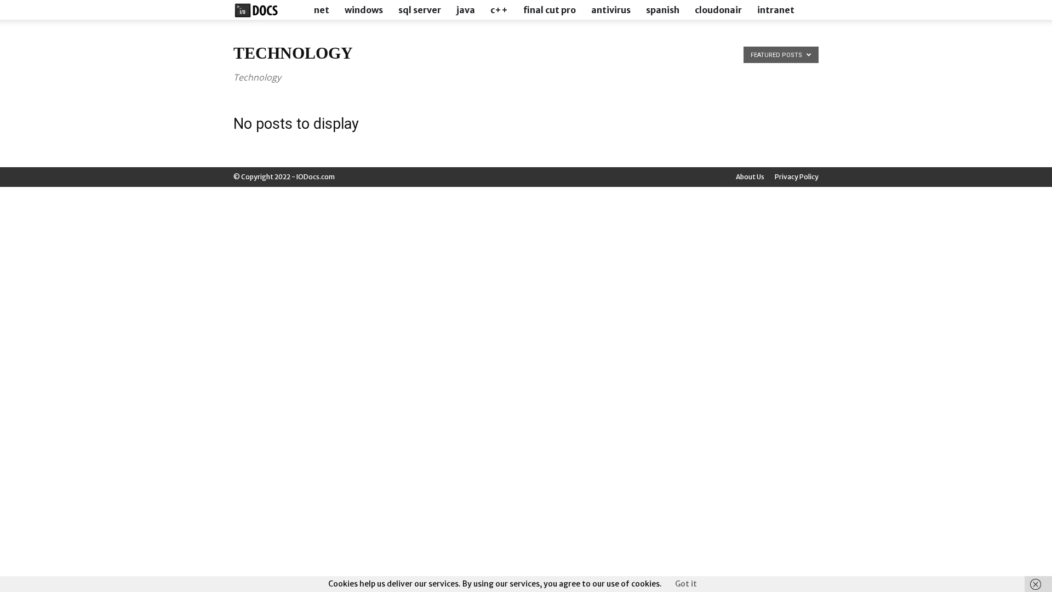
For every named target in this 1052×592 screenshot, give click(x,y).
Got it (686, 584)
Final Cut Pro (549, 9)
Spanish (662, 9)
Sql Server (419, 9)
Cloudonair (718, 9)
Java (465, 9)
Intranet (775, 9)
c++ (499, 9)
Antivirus (611, 9)
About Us (750, 177)
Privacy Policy (797, 177)
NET (321, 9)
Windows (364, 9)
